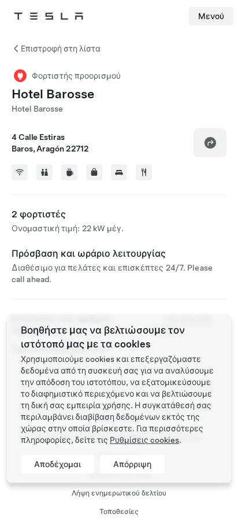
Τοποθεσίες (119, 512)
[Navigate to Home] (48, 16)
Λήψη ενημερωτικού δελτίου (119, 493)
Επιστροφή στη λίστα (61, 48)
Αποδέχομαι (57, 464)
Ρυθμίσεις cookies (144, 440)
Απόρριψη (132, 464)
